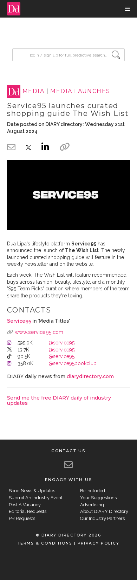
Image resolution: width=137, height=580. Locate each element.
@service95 (61, 342)
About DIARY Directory (104, 511)
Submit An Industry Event (36, 497)
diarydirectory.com (90, 376)
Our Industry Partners (102, 518)
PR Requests (22, 518)
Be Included (92, 490)
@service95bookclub (72, 363)
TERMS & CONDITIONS (45, 543)
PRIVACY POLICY (98, 543)
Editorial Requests (27, 511)
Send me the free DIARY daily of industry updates (59, 400)
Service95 (19, 321)
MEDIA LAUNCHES (80, 91)
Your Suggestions (98, 497)
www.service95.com (39, 332)
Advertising (92, 504)
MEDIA (33, 91)
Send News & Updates (32, 490)
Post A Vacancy (25, 504)
